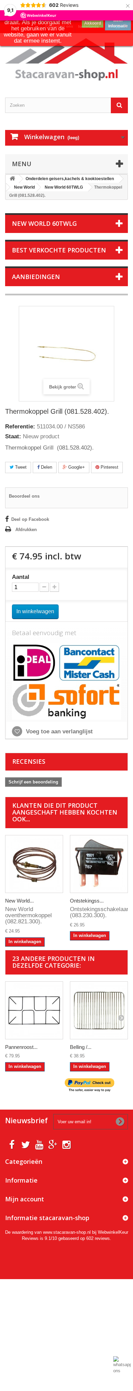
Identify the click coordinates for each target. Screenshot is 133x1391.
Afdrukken (26, 529)
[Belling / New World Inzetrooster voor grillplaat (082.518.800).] (99, 1010)
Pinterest (108, 467)
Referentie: (20, 427)
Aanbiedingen (36, 277)
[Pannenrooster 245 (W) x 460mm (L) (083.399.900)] (34, 1010)
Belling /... (80, 1047)
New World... (19, 901)
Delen (46, 467)
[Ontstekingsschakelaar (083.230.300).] (99, 864)
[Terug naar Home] (12, 179)
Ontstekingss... (87, 901)
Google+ (76, 467)
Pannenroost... (21, 1047)
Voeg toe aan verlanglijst (58, 731)
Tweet (20, 467)
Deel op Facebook (30, 519)
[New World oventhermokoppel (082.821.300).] (34, 864)
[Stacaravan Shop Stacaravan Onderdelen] (66, 59)
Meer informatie (118, 23)
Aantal (20, 577)
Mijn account (24, 1199)
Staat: (13, 437)
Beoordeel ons (24, 496)
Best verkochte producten (59, 250)
